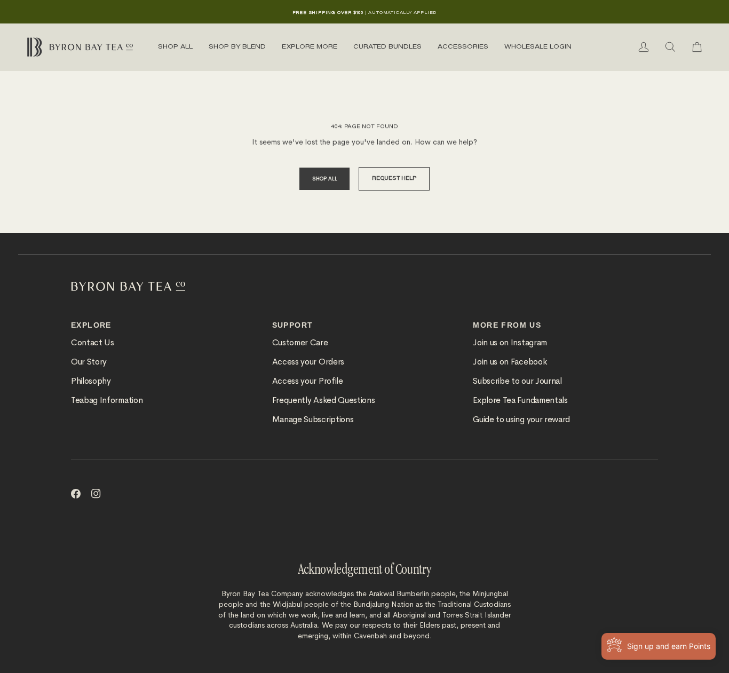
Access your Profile (307, 381)
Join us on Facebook (509, 362)
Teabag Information (106, 400)
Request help (394, 178)
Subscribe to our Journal (517, 381)
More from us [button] (507, 325)
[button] (175, 46)
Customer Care (300, 342)
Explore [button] (91, 325)
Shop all (324, 178)
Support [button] (292, 325)
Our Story (89, 362)
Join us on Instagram (510, 342)
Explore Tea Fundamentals (520, 400)
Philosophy (91, 381)
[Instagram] (96, 493)
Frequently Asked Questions (323, 400)
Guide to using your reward (521, 419)
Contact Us (92, 342)
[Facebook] (76, 493)
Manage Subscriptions (313, 419)
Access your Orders (308, 362)
